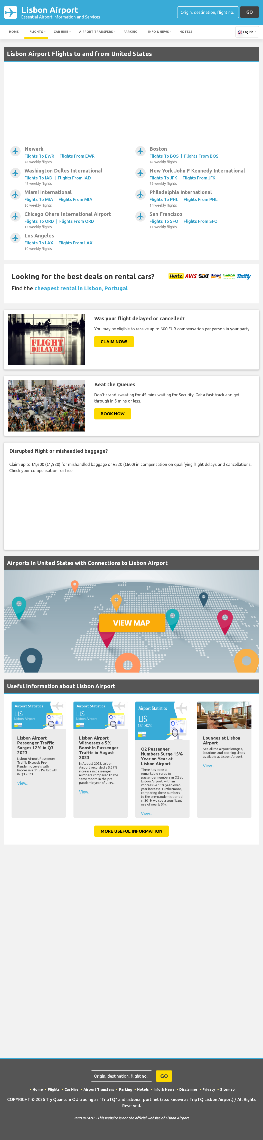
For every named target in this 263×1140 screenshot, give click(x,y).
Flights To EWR (39, 156)
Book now (113, 413)
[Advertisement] (131, 106)
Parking (130, 31)
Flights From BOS (201, 156)
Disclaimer (188, 1089)
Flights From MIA (75, 199)
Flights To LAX (38, 242)
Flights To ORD (39, 221)
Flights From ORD (76, 221)
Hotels (186, 31)
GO (249, 11)
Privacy (208, 1089)
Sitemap (227, 1089)
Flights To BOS (164, 156)
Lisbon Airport (60, 12)
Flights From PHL (201, 199)
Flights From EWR (77, 156)
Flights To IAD (38, 177)
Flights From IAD (74, 177)
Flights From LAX (75, 242)
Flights (36, 31)
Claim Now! (114, 341)
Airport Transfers (96, 31)
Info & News (158, 31)
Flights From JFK (199, 177)
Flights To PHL (163, 199)
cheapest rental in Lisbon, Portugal (81, 288)
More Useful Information (131, 831)
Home (14, 31)
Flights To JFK (163, 177)
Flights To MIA (38, 199)
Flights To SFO (163, 221)
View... (22, 783)
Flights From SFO (201, 221)
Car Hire (61, 31)
